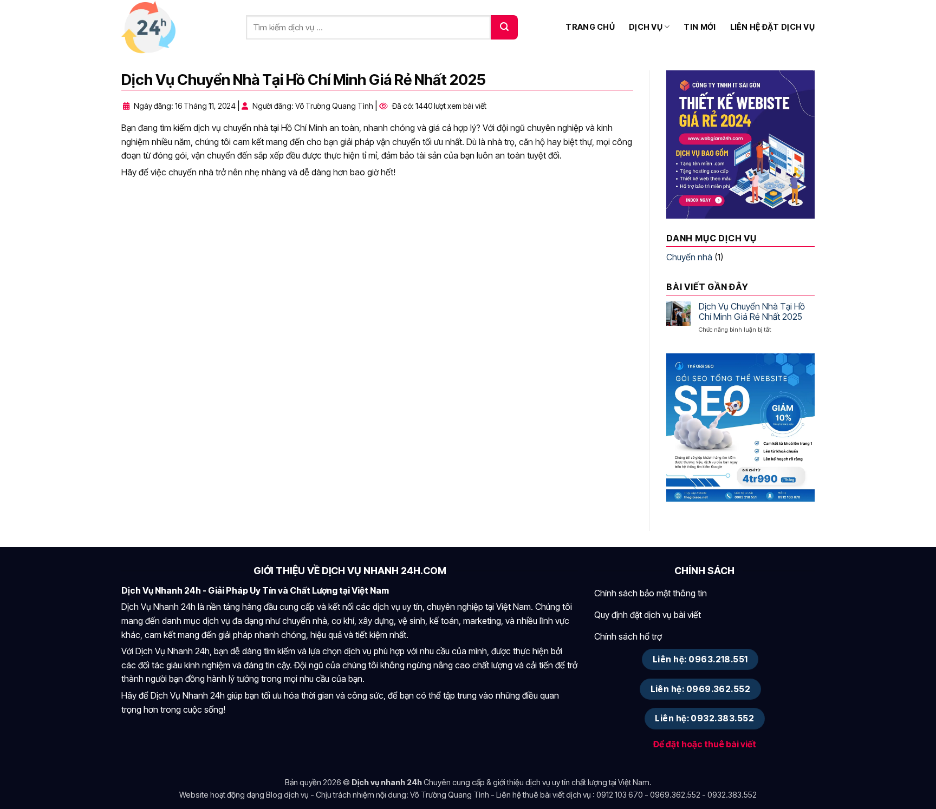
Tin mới (700, 26)
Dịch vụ (645, 26)
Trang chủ (590, 26)
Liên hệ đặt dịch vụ (772, 26)
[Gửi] (504, 27)
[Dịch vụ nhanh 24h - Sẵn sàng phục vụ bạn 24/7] (175, 27)
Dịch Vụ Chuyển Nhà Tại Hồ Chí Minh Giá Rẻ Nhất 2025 (752, 311)
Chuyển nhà (689, 257)
